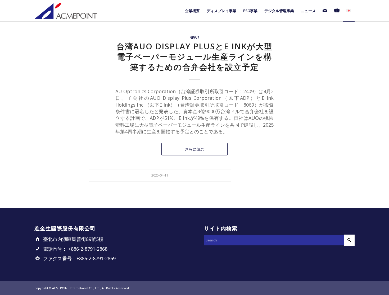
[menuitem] (192, 10)
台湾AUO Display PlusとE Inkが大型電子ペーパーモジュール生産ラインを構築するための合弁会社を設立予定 (194, 56)
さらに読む (195, 149)
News (194, 37)
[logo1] (66, 10)
